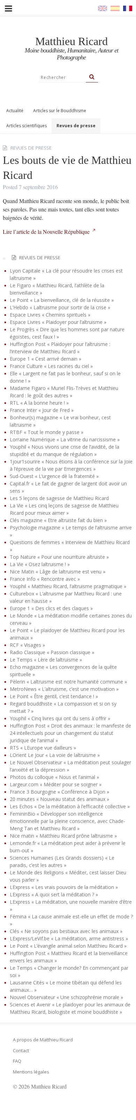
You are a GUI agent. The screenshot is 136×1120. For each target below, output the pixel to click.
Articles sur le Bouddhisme (59, 111)
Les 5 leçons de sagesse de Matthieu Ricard (59, 498)
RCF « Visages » (27, 645)
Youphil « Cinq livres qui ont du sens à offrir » (60, 718)
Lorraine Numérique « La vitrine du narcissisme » (65, 439)
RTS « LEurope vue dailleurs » (43, 747)
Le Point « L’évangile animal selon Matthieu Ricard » (68, 945)
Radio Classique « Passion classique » (52, 652)
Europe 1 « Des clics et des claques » (51, 608)
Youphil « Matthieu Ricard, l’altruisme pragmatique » (68, 586)
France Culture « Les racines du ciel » (51, 366)
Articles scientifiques (26, 126)
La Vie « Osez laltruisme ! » (40, 564)
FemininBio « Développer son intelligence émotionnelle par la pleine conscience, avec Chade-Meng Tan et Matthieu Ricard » (67, 821)
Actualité (14, 111)
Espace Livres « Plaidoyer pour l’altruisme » (58, 322)
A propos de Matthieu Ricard (43, 1039)
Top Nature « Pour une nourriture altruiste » (59, 557)
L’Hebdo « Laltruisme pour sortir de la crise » (60, 307)
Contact (21, 1050)
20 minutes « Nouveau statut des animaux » (59, 799)
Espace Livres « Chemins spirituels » (50, 314)
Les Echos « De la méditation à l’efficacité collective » (70, 806)
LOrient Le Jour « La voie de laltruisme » (55, 755)
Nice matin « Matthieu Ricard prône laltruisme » (63, 835)
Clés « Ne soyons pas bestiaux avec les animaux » (66, 931)
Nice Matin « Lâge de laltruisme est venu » (57, 571)
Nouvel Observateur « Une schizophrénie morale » (66, 997)
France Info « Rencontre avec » (45, 579)
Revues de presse (76, 126)
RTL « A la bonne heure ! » (39, 402)
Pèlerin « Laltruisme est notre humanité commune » (68, 681)
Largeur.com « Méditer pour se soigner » (55, 784)
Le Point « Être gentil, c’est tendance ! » (54, 696)
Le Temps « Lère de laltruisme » (46, 659)
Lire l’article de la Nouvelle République (46, 231)
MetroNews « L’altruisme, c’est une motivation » (64, 689)
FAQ (17, 1061)
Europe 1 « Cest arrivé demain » (45, 358)
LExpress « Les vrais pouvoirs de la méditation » (64, 887)
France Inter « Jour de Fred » (42, 410)
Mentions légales (31, 1072)
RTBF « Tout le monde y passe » (46, 432)
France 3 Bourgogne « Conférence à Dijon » (59, 791)
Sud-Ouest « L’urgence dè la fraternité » (54, 476)
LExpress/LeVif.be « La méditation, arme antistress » (69, 938)
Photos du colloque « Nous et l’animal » (54, 777)
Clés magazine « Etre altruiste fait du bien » (58, 520)
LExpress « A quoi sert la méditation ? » (54, 894)
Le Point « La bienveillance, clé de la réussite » (62, 300)
